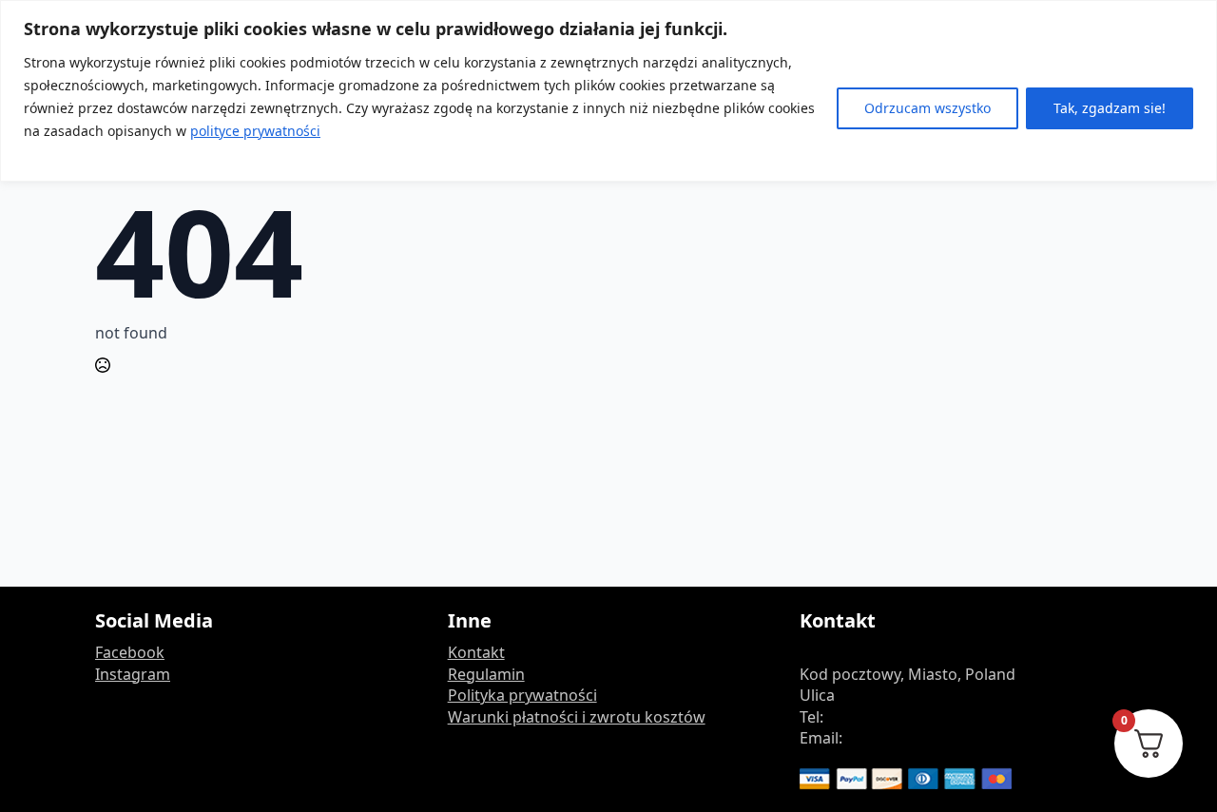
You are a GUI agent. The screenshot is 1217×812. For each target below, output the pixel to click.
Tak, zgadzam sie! (1109, 108)
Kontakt (476, 652)
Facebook (129, 652)
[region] (608, 91)
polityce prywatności (255, 131)
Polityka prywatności (522, 695)
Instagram (132, 674)
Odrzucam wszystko (927, 108)
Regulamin (486, 674)
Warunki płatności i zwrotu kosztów (576, 716)
